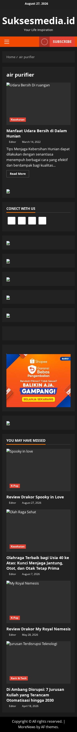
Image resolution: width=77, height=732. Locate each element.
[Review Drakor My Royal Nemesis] (38, 602)
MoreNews (27, 727)
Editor (12, 142)
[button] (6, 41)
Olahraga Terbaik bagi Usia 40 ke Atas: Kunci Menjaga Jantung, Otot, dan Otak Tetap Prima (37, 563)
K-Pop (15, 486)
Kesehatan (18, 119)
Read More (19, 174)
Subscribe (62, 41)
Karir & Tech (19, 678)
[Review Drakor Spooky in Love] (38, 470)
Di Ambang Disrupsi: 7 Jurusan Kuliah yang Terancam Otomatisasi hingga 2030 (35, 695)
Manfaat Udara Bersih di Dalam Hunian (38, 104)
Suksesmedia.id (38, 20)
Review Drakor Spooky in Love (35, 496)
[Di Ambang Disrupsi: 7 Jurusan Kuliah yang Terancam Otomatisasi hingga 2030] (38, 662)
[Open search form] (34, 42)
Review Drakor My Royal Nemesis (38, 628)
